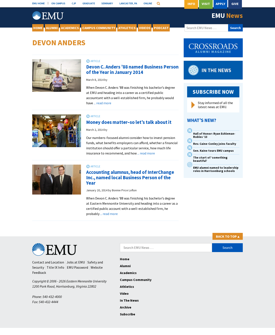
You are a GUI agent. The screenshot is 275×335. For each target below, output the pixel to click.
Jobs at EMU (76, 262)
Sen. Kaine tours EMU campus (213, 151)
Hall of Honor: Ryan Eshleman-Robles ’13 (214, 135)
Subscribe (127, 314)
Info (191, 4)
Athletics (127, 28)
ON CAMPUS (58, 3)
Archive (125, 307)
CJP (74, 3)
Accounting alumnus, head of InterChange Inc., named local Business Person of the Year (130, 177)
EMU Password (77, 267)
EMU (227, 15)
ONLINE (148, 3)
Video (124, 293)
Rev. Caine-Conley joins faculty (214, 144)
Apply (220, 4)
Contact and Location (48, 262)
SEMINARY (107, 3)
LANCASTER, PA (128, 3)
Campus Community (98, 28)
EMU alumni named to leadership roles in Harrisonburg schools (215, 169)
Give (235, 4)
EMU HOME (38, 3)
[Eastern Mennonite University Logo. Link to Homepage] (47, 15)
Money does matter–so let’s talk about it (128, 122)
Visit (206, 4)
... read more (102, 103)
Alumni (52, 28)
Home (38, 28)
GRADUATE (88, 3)
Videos (144, 28)
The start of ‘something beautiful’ (210, 159)
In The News (129, 300)
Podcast (161, 28)
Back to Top (227, 236)
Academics (70, 28)
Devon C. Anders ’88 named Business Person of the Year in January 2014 (132, 69)
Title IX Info (55, 267)
